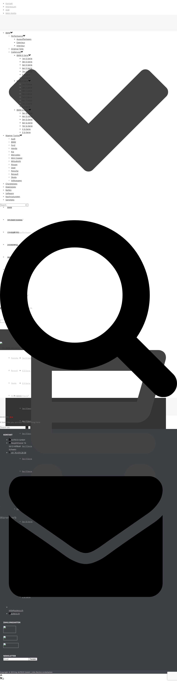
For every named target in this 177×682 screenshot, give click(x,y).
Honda (14, 148)
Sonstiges (10, 199)
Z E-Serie (26, 77)
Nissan (14, 164)
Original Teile (17, 49)
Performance (17, 36)
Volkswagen (16, 180)
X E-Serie (26, 74)
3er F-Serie (27, 90)
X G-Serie (26, 129)
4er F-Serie (27, 93)
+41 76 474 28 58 (18, 452)
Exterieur (21, 42)
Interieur (21, 45)
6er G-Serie (27, 122)
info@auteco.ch (16, 610)
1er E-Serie (27, 58)
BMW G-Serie (23, 110)
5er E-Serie (27, 65)
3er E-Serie (27, 61)
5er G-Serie (27, 119)
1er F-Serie (27, 84)
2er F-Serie (27, 87)
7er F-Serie (27, 103)
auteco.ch (15, 613)
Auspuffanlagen (24, 39)
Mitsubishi (16, 161)
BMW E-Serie (22, 55)
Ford (13, 145)
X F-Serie (26, 106)
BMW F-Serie (22, 81)
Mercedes (15, 155)
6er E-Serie (27, 68)
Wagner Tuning (13, 135)
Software (10, 193)
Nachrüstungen (13, 196)
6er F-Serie (27, 100)
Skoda (14, 177)
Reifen (8, 190)
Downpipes (11, 187)
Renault (14, 174)
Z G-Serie (26, 132)
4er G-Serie (27, 116)
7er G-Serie (27, 126)
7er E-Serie (27, 71)
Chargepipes (11, 183)
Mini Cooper (16, 158)
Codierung (16, 52)
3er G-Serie (27, 113)
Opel (13, 167)
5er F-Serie (27, 97)
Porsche (14, 171)
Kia (12, 151)
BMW (8, 33)
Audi (13, 139)
